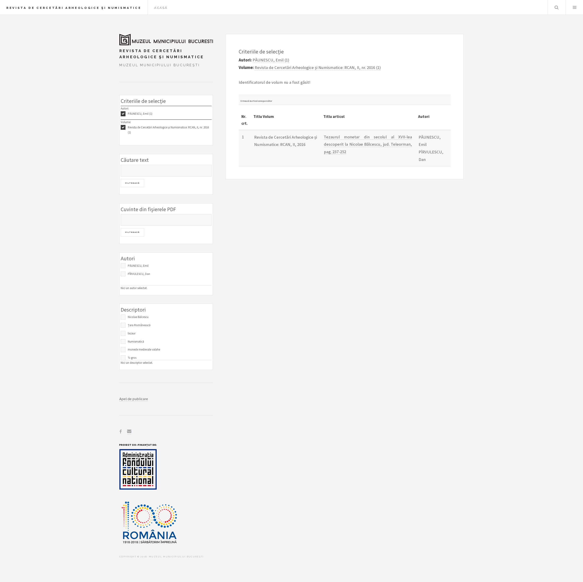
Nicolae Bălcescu (138, 317)
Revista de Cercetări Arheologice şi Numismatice (73, 8)
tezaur (132, 333)
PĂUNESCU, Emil (138, 266)
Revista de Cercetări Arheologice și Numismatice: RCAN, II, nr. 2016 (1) (168, 130)
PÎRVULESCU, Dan (139, 274)
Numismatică (136, 341)
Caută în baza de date (556, 7)
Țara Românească (139, 325)
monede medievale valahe (144, 349)
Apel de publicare (133, 398)
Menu (574, 7)
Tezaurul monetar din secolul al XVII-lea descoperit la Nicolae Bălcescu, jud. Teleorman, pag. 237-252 (368, 144)
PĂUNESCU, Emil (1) (140, 114)
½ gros (132, 358)
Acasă (161, 8)
